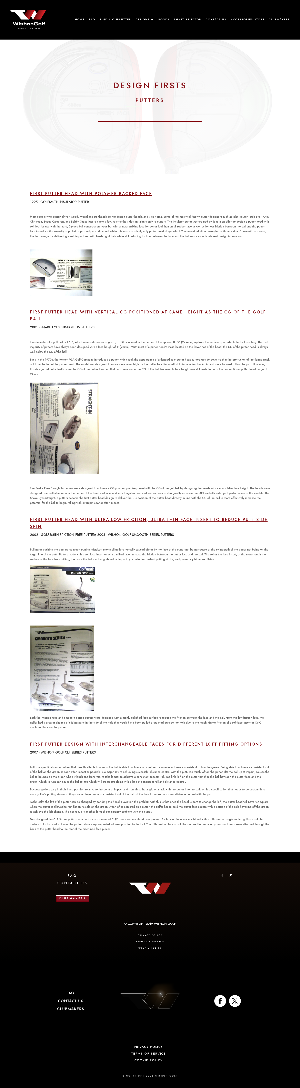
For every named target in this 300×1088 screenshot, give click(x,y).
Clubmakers (279, 19)
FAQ (92, 19)
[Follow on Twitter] (235, 1001)
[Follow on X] (231, 875)
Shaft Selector (187, 19)
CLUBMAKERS (72, 898)
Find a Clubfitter (115, 19)
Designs (143, 19)
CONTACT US (72, 883)
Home (79, 19)
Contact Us (216, 19)
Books (163, 19)
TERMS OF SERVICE (150, 942)
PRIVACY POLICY (150, 935)
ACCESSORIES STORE (247, 19)
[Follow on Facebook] (222, 875)
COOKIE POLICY (150, 948)
